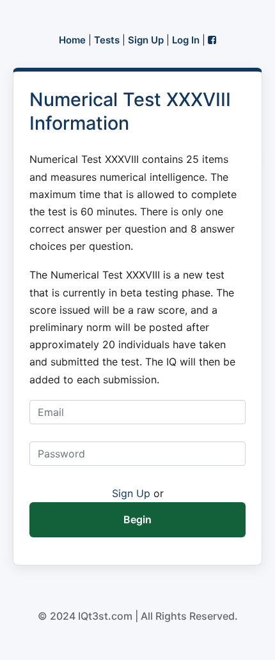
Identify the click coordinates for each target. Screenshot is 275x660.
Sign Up (146, 40)
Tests (107, 40)
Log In (186, 40)
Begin (137, 519)
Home (72, 40)
